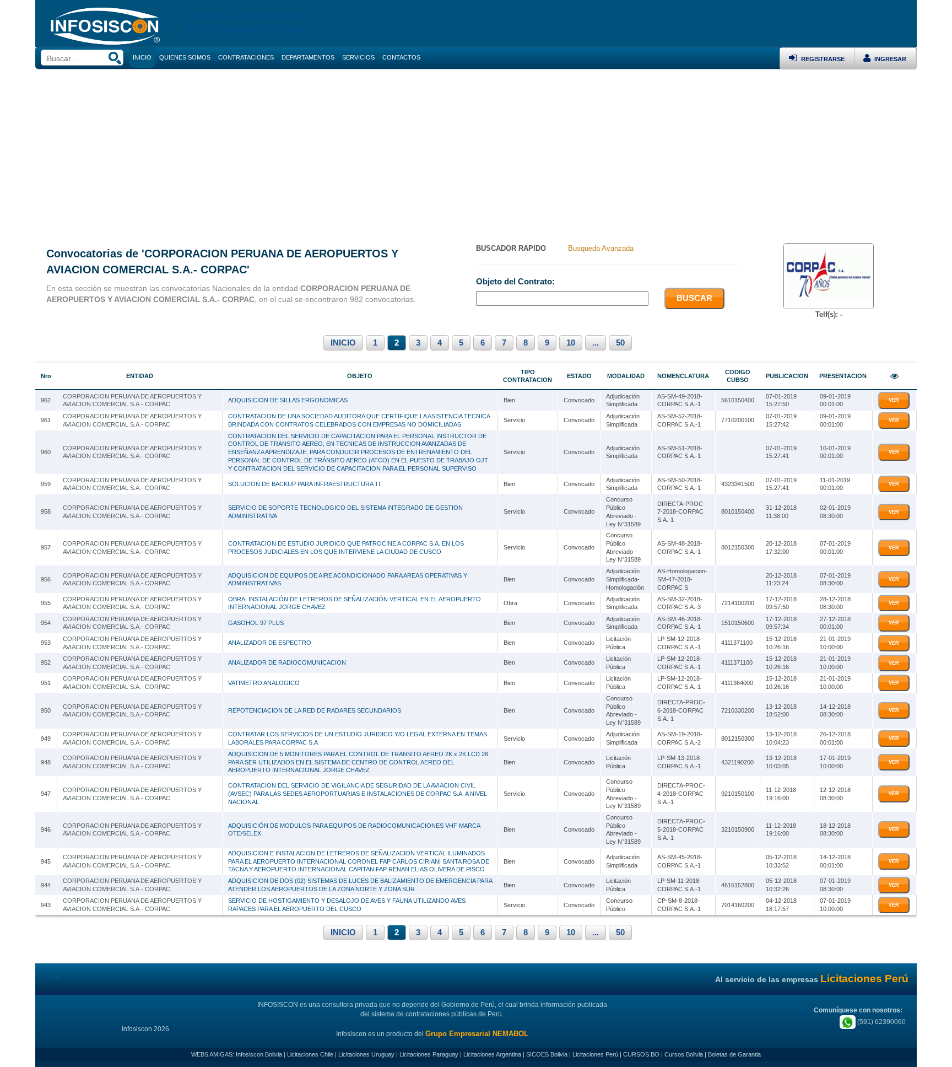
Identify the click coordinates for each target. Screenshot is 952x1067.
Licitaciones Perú (595, 1054)
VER (894, 400)
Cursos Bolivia (683, 1054)
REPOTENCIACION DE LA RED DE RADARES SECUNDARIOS (314, 710)
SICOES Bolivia (546, 1054)
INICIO (343, 342)
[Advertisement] (476, 152)
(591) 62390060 (881, 1022)
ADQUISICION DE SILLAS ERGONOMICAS (288, 400)
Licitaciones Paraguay (428, 1054)
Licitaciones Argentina (492, 1054)
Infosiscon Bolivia (259, 1054)
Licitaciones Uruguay (366, 1054)
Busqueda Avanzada (601, 248)
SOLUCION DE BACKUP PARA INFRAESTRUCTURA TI (304, 484)
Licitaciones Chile (310, 1054)
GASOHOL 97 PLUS (256, 622)
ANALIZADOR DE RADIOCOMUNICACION (287, 662)
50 (620, 342)
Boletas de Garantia (734, 1054)
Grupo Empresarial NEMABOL (476, 1034)
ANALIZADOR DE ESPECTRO (269, 642)
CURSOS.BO (641, 1054)
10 (570, 342)
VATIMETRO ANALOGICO (264, 683)
